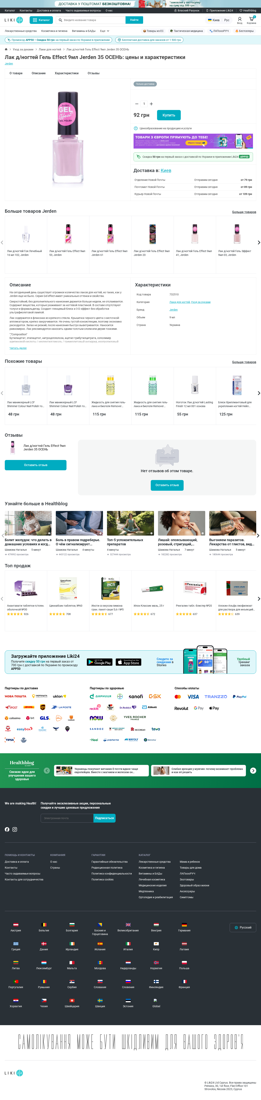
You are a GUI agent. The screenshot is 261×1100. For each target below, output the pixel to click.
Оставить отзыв (35, 465)
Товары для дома (191, 867)
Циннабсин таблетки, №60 (65, 605)
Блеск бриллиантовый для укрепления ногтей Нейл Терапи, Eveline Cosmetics (235, 404)
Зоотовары (187, 879)
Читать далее (18, 348)
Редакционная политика (107, 867)
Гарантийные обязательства (110, 861)
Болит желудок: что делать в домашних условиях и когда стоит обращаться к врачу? (28, 542)
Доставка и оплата (49, 10)
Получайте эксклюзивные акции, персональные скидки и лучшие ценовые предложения (76, 805)
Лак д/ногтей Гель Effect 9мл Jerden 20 (152, 253)
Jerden (9, 63)
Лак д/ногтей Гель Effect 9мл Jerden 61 (109, 253)
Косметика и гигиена (54, 30)
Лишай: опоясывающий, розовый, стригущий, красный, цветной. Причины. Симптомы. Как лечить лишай (181, 542)
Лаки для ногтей (50, 49)
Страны (55, 867)
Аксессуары (187, 891)
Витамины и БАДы (84, 30)
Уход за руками (23, 49)
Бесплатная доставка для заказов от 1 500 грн (151, 39)
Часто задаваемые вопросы (83, 10)
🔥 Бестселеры (244, 30)
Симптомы (186, 897)
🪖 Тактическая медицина (186, 30)
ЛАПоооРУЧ (187, 873)
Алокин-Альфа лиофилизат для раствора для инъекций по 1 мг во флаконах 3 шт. (235, 607)
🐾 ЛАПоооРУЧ (219, 30)
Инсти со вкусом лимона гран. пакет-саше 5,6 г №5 (108, 607)
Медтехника (146, 891)
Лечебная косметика (152, 879)
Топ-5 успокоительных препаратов (125, 542)
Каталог (10, 10)
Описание (39, 73)
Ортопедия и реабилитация (156, 897)
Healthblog (249, 10)
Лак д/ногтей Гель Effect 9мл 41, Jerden (194, 253)
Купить (169, 115)
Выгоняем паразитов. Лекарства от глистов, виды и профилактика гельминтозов (232, 542)
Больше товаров (244, 212)
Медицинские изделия (153, 885)
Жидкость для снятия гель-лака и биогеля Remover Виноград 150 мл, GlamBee (151, 404)
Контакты (26, 10)
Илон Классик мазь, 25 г (149, 605)
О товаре (16, 73)
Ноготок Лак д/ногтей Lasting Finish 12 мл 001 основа (194, 404)
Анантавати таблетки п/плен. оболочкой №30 (25, 607)
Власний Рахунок (188, 10)
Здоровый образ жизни (194, 885)
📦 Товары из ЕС (153, 30)
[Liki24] (14, 1073)
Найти (134, 20)
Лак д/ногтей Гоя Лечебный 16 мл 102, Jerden (24, 253)
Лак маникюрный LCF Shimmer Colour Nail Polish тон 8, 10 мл (25, 404)
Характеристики (67, 73)
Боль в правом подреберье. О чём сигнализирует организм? (78, 542)
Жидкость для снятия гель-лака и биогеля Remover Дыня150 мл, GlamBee (109, 404)
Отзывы (94, 73)
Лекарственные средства (21, 30)
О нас (109, 10)
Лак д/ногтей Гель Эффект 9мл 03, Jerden (234, 253)
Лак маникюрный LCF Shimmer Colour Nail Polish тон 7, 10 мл (67, 404)
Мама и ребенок (190, 861)
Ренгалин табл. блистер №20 (194, 605)
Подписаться (104, 818)
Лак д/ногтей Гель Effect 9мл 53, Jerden (67, 253)
